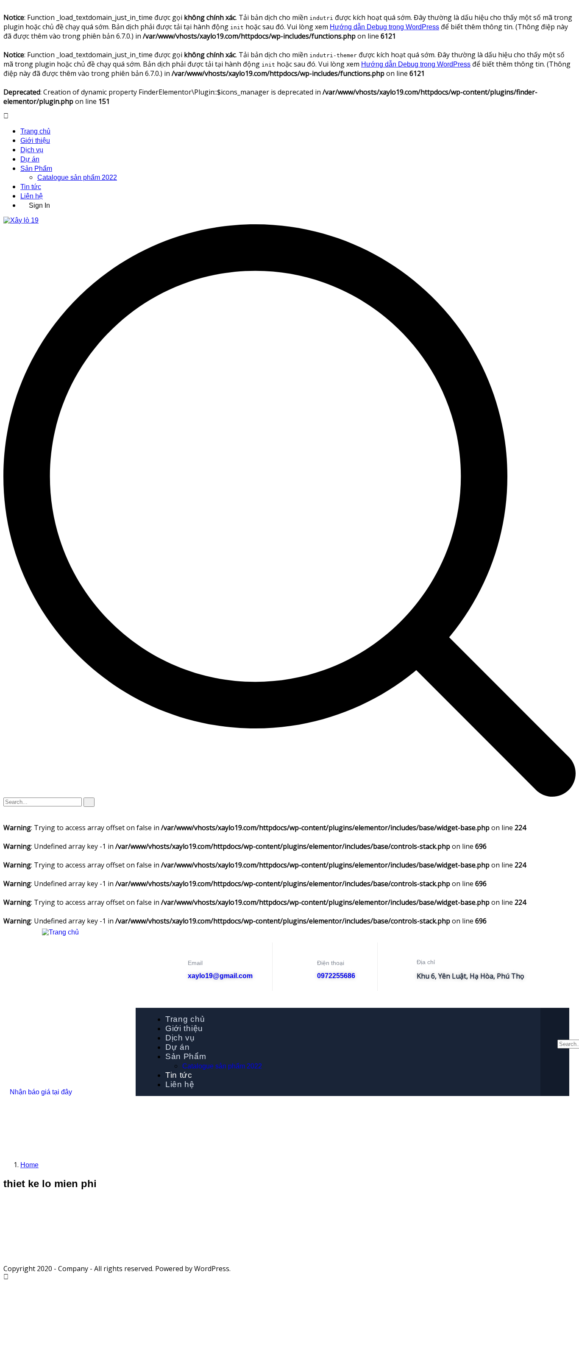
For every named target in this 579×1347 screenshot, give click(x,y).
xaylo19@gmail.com (220, 975)
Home (29, 1165)
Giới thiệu (35, 140)
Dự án (29, 159)
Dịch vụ (31, 149)
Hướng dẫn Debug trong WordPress (384, 27)
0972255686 (336, 975)
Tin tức (30, 186)
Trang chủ (35, 131)
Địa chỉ (426, 962)
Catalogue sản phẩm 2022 (77, 177)
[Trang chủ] (60, 932)
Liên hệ (31, 196)
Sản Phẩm (36, 168)
